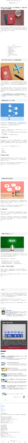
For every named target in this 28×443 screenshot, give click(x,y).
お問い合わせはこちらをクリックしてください (14, 347)
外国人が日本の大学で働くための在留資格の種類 (14, 46)
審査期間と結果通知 (11, 50)
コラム (2, 407)
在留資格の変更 (11, 52)
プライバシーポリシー (4, 409)
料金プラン (2, 405)
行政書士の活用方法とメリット (12, 53)
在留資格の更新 (3, 201)
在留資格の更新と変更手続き (11, 51)
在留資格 (6, 83)
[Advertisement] (14, 37)
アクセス (2, 408)
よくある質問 (3, 406)
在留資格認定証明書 (21, 122)
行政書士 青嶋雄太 (9, 310)
